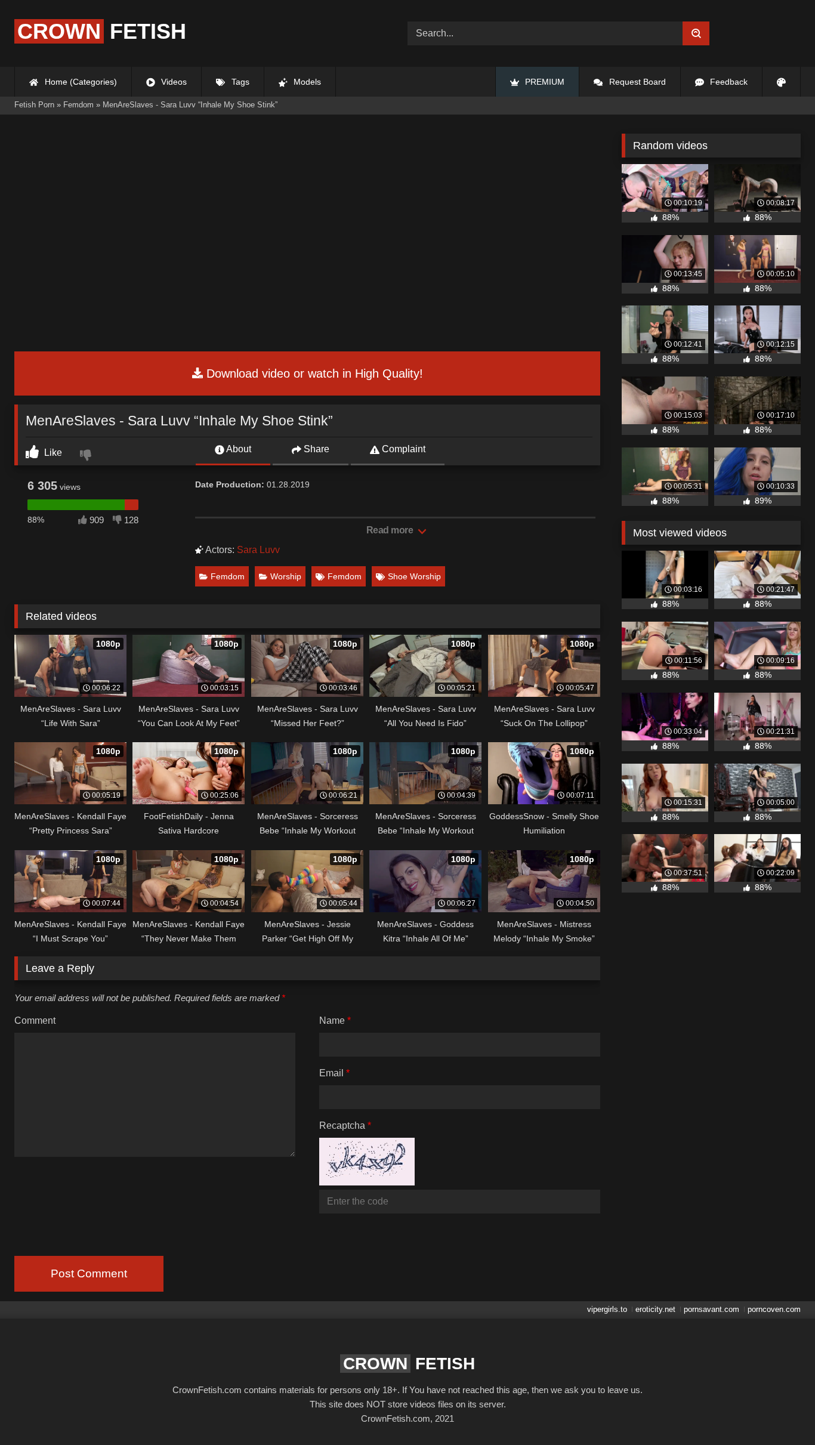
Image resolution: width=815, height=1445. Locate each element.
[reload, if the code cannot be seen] (367, 1182)
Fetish (101, 31)
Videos (173, 82)
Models (306, 82)
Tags (239, 82)
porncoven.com (774, 1309)
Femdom (228, 576)
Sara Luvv (258, 550)
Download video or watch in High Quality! (313, 373)
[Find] (696, 33)
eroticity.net (655, 1309)
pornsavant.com (711, 1309)
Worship (285, 576)
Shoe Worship (414, 576)
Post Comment (89, 1273)
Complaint (402, 449)
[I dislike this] (87, 456)
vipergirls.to (607, 1309)
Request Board (636, 82)
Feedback (728, 82)
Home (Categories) (79, 82)
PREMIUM (543, 82)
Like (52, 452)
